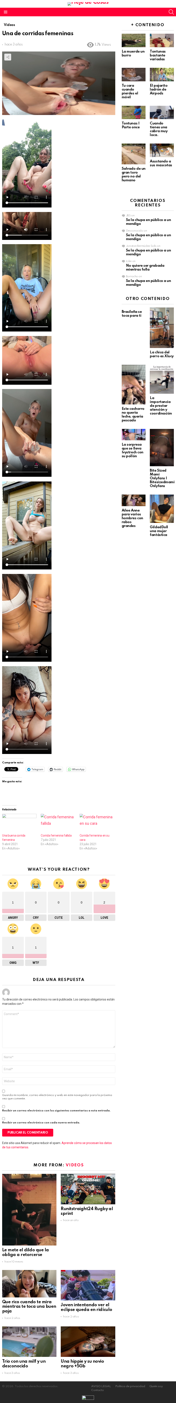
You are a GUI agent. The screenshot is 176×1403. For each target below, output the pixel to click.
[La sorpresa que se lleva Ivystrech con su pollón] (134, 434)
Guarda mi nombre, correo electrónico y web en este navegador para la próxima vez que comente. (57, 1097)
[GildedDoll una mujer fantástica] (162, 509)
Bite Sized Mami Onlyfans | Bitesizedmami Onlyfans (162, 478)
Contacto (97, 1390)
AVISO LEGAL (101, 1386)
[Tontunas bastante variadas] (162, 40)
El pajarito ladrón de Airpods (158, 89)
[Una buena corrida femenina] (19, 824)
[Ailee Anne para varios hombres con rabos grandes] (134, 500)
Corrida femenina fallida (56, 835)
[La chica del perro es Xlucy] (162, 327)
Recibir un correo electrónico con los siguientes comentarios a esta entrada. (56, 1110)
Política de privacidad (130, 1386)
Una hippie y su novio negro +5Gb (82, 1363)
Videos (75, 1165)
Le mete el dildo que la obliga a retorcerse (25, 1252)
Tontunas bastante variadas (157, 55)
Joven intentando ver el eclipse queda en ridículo (86, 1307)
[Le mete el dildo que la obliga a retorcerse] (29, 1210)
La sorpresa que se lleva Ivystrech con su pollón (132, 450)
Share (7, 57)
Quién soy (156, 1386)
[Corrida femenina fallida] (58, 824)
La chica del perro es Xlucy (162, 354)
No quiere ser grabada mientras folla (145, 267)
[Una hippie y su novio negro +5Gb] (88, 1341)
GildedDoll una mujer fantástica (159, 531)
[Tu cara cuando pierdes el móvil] (134, 74)
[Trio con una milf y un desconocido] (29, 1341)
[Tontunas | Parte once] (134, 112)
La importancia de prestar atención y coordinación (161, 405)
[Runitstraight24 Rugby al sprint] (88, 1189)
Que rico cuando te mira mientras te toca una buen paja (29, 1307)
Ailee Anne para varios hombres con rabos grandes (132, 518)
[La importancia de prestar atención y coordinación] (162, 379)
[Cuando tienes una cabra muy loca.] (162, 112)
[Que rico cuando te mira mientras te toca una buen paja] (29, 1283)
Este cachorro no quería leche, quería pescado (133, 414)
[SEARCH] (171, 12)
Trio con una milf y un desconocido (24, 1363)
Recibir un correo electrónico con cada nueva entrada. (41, 1122)
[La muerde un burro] (134, 40)
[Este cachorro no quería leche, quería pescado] (134, 385)
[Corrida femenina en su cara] (97, 824)
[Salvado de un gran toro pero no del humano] (134, 154)
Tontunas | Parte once (131, 125)
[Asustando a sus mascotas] (162, 150)
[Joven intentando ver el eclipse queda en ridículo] (88, 1285)
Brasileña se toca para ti (132, 314)
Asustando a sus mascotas (161, 163)
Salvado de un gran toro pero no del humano (134, 174)
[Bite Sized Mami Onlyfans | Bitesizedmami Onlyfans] (162, 447)
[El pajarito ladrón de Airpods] (162, 74)
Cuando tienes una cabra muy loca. (158, 129)
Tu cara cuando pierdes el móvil (130, 91)
